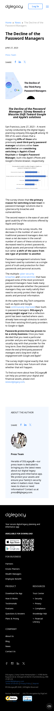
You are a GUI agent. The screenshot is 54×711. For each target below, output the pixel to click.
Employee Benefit (13, 579)
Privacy (38, 603)
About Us (9, 636)
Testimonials (11, 603)
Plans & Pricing (12, 618)
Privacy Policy (25, 683)
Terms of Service (12, 683)
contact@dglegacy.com (14, 681)
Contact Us (10, 651)
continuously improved (23, 306)
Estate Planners (12, 569)
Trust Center (38, 593)
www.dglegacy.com (15, 381)
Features (9, 608)
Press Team (10, 55)
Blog (7, 641)
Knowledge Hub (40, 613)
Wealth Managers (13, 574)
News (8, 646)
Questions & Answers (15, 613)
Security (38, 598)
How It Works (11, 598)
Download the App (13, 593)
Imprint (36, 683)
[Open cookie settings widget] (49, 706)
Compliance (40, 608)
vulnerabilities (27, 276)
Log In (35, 6)
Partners (9, 563)
